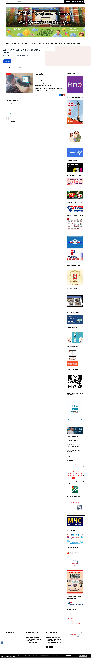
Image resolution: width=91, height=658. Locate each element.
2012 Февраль (71, 615)
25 (81, 475)
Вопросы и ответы (11, 640)
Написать (7, 61)
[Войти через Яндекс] (11, 111)
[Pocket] (64, 95)
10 (78, 471)
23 (76, 475)
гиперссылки (74, 634)
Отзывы (9, 635)
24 (78, 475)
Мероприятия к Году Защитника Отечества (74, 447)
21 (70, 475)
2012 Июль (70, 618)
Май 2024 (76, 464)
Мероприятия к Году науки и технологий (73, 451)
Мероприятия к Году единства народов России (74, 443)
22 (73, 475)
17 (78, 473)
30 (76, 478)
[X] (62, 95)
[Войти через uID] (11, 105)
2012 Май (70, 616)
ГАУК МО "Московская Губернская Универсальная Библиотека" (55, 636)
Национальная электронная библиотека (33, 640)
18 (81, 473)
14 (70, 473)
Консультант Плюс (31, 644)
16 (76, 473)
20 (68, 475)
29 (73, 478)
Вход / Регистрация (11, 1)
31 (78, 478)
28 (70, 478)
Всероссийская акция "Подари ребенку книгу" (54, 643)
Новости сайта (11, 67)
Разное (68, 456)
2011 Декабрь (71, 613)
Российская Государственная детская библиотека (53, 640)
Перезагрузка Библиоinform (73, 454)
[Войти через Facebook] (11, 109)
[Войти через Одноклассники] (11, 115)
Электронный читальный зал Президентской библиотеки (33, 636)
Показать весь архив (76, 623)
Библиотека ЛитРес (32, 642)
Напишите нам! (10, 638)
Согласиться (82, 655)
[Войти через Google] (11, 113)
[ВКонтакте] (60, 95)
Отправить (12, 121)
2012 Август (70, 620)
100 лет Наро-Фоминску (72, 440)
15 (73, 473)
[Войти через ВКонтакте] (11, 107)
